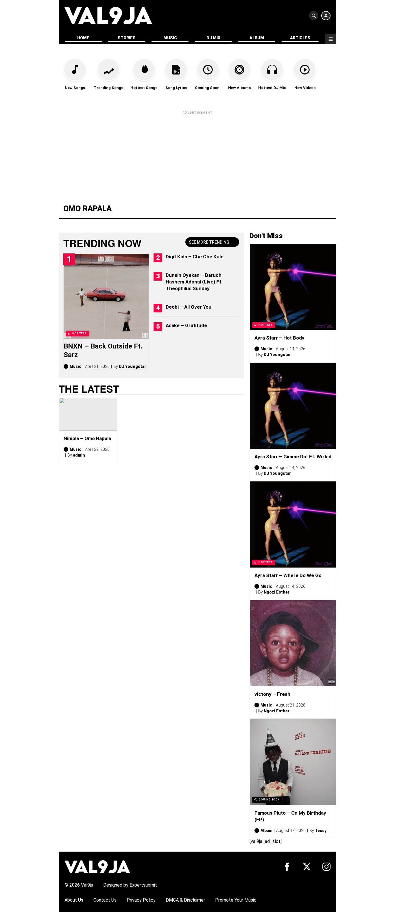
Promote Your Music (235, 900)
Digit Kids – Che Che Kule (195, 256)
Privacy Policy (141, 900)
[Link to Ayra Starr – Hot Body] (293, 287)
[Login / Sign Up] (326, 15)
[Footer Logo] (97, 866)
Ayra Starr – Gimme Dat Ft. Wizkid (292, 456)
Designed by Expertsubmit (130, 885)
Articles (300, 38)
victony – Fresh (272, 694)
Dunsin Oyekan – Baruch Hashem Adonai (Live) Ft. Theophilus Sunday (194, 281)
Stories (127, 38)
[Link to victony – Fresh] (293, 643)
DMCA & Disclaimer (185, 900)
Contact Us (105, 900)
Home (83, 38)
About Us (73, 900)
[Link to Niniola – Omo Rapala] (88, 414)
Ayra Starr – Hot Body (279, 338)
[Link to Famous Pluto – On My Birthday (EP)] (293, 762)
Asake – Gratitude (186, 325)
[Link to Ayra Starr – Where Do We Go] (293, 524)
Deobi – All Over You (188, 307)
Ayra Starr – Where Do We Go (288, 575)
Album (257, 38)
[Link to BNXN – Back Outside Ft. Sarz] (106, 296)
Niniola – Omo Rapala (87, 438)
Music (170, 38)
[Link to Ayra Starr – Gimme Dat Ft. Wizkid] (293, 406)
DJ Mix (213, 38)
